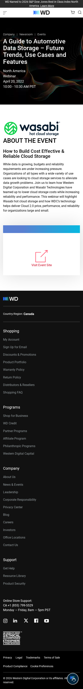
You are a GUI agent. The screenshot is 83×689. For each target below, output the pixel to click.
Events (41, 34)
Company (9, 34)
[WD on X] (26, 621)
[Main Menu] (5, 12)
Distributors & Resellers (19, 385)
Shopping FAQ (13, 392)
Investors (9, 530)
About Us (9, 477)
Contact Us (10, 545)
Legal (19, 657)
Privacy (7, 657)
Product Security (14, 583)
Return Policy (12, 377)
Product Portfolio (14, 362)
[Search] (79, 12)
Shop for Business (15, 416)
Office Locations (14, 537)
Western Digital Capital (18, 453)
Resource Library (14, 576)
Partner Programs (15, 431)
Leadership (10, 492)
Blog (6, 515)
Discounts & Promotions (19, 354)
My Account (11, 339)
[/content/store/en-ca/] (42, 12)
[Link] (41, 256)
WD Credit (10, 423)
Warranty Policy (14, 370)
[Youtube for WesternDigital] (46, 621)
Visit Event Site (41, 265)
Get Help (9, 568)
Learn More (47, 5)
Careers (8, 522)
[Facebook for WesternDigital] (36, 621)
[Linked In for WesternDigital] (15, 621)
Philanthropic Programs (19, 446)
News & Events (13, 484)
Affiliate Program (14, 438)
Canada (29, 314)
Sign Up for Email (15, 347)
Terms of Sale (52, 657)
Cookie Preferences (41, 666)
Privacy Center (13, 507)
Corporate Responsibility (19, 500)
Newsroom (26, 34)
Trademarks (33, 657)
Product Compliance (15, 666)
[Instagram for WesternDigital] (5, 621)
